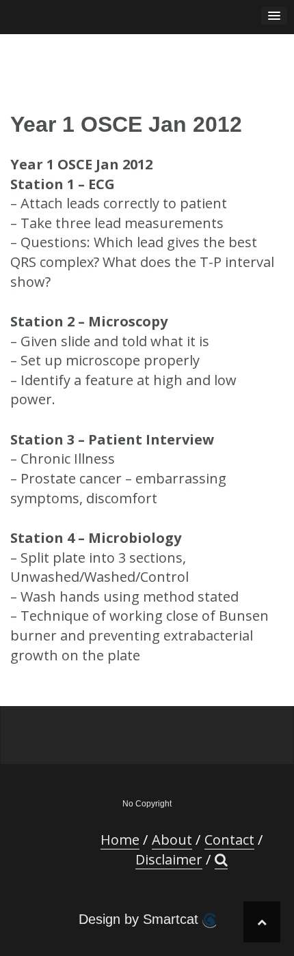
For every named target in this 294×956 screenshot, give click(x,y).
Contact (229, 839)
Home (120, 839)
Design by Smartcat (140, 919)
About (172, 839)
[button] (221, 859)
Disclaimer (168, 859)
